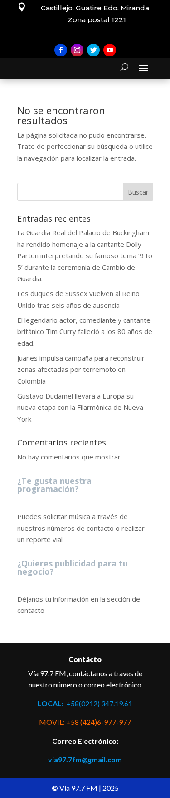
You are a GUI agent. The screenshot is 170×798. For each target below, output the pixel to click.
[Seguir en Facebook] (60, 50)
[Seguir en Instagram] (77, 50)
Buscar (138, 192)
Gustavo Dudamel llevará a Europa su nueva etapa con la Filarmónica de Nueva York (80, 407)
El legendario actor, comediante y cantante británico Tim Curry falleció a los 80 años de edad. (84, 331)
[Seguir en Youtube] (109, 50)
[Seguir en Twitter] (93, 50)
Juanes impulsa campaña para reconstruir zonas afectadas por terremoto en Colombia (81, 369)
